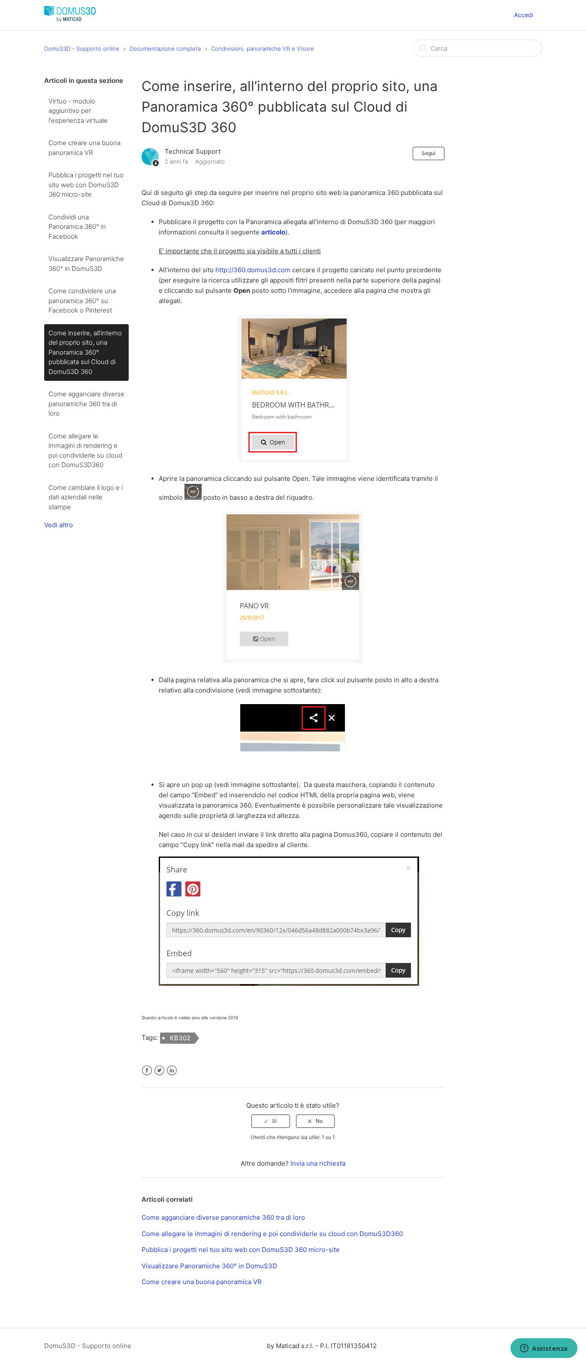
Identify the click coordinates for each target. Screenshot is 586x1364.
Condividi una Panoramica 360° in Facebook (77, 226)
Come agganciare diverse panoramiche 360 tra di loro (86, 403)
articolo (273, 232)
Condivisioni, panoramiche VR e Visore (262, 48)
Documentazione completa (165, 48)
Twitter (159, 1070)
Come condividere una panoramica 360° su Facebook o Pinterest (82, 300)
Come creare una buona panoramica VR (84, 148)
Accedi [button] (523, 14)
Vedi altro (58, 525)
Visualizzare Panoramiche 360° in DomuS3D (86, 264)
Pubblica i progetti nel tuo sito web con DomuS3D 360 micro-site (86, 184)
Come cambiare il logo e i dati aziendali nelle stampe (85, 497)
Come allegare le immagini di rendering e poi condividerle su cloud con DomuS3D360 (85, 450)
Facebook (147, 1070)
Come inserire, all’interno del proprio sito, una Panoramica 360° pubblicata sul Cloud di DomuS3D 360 (85, 352)
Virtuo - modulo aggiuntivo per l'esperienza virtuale (78, 111)
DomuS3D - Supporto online (81, 48)
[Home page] (70, 19)
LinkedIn (171, 1070)
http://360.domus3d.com (252, 270)
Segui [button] (428, 153)
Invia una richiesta (317, 1163)
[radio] (270, 1121)
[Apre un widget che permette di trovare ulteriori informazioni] (543, 1349)
